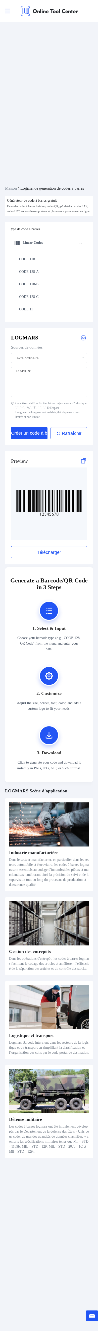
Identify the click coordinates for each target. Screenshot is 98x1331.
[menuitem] (48, 259)
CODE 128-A (29, 272)
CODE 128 (27, 259)
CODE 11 (26, 309)
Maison (11, 188)
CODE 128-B (28, 284)
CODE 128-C (28, 297)
